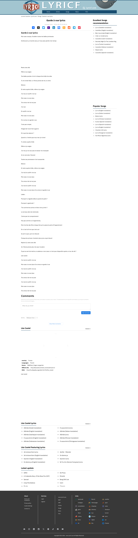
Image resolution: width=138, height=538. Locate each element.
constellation (81, 506)
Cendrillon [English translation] (104, 30)
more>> (88, 329)
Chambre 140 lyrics (101, 130)
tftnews (93, 516)
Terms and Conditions (27, 499)
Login (42, 499)
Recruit (93, 499)
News (77, 12)
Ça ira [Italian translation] (102, 113)
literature (107, 509)
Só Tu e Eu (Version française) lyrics (71, 462)
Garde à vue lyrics (47, 16)
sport (106, 502)
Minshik (62, 476)
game (79, 509)
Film (86, 12)
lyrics (106, 516)
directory (93, 509)
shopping (93, 506)
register (43, 501)
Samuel (26, 479)
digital (93, 519)
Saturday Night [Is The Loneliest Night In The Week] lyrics (111, 41)
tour (92, 513)
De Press (63, 473)
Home (48, 12)
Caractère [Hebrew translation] (104, 47)
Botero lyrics (99, 116)
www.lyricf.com (62, 497)
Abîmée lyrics (64, 435)
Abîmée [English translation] (33, 431)
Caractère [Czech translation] (103, 38)
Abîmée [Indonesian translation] (34, 441)
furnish (107, 513)
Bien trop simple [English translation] (106, 33)
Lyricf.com (34, 16)
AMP (59, 502)
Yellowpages (94, 502)
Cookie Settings (28, 506)
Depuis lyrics (99, 50)
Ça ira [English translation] (103, 110)
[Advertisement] (56, 53)
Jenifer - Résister (65, 452)
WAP (59, 500)
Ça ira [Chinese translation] (103, 119)
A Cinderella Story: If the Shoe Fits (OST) (37, 476)
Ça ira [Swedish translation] (103, 27)
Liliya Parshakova (29, 483)
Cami (61, 483)
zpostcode (80, 499)
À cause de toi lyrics (66, 428)
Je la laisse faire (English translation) (36, 455)
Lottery (80, 516)
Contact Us (27, 508)
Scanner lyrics (64, 459)
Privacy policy (27, 503)
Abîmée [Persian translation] (69, 438)
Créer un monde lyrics (101, 36)
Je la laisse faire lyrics (31, 452)
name (106, 506)
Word (79, 513)
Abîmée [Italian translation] (69, 431)
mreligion (80, 502)
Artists (58, 12)
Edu (92, 523)
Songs (67, 12)
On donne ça (64, 455)
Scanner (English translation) (33, 459)
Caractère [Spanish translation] (104, 52)
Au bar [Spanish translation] (103, 121)
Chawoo (62, 486)
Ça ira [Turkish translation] (103, 44)
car (105, 519)
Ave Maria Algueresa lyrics (103, 135)
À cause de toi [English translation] (35, 438)
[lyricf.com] (30, 7)
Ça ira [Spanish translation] (103, 124)
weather (107, 499)
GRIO (25, 473)
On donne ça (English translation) (34, 462)
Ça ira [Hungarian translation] (103, 133)
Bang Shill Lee (64, 479)
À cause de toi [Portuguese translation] (72, 441)
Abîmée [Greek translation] (32, 428)
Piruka (26, 486)
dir (78, 523)
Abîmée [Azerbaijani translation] (34, 435)
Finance (107, 523)
